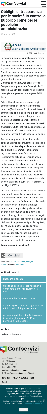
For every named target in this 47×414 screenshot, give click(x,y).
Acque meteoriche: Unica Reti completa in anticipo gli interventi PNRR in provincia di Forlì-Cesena (22, 318)
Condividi (14, 255)
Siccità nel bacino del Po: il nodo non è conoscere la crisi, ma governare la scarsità (22, 288)
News (3, 264)
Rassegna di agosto (13, 279)
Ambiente (21, 261)
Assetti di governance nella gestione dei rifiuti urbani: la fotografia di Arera (23, 307)
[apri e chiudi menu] (43, 2)
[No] (44, 399)
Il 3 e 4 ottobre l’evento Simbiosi (19, 298)
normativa (20, 264)
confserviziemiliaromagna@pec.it (20, 373)
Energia (29, 261)
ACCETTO (23, 410)
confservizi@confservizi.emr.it (14, 370)
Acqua (13, 261)
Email (4, 382)
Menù (43, 6)
